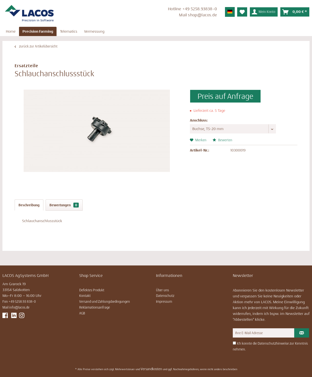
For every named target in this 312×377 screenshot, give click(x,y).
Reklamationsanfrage (94, 307)
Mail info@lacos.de (15, 307)
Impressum (164, 301)
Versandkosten (151, 369)
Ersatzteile (26, 65)
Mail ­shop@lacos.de (198, 14)
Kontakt (85, 296)
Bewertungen (63, 205)
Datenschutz (165, 296)
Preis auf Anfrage (225, 96)
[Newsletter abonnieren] (301, 333)
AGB (82, 313)
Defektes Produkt (91, 290)
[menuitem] (156, 12)
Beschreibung (29, 205)
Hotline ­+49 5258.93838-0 (192, 8)
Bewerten (224, 140)
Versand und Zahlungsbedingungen (104, 301)
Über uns (162, 290)
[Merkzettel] (242, 12)
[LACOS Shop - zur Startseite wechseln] (29, 13)
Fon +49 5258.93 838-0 (19, 301)
